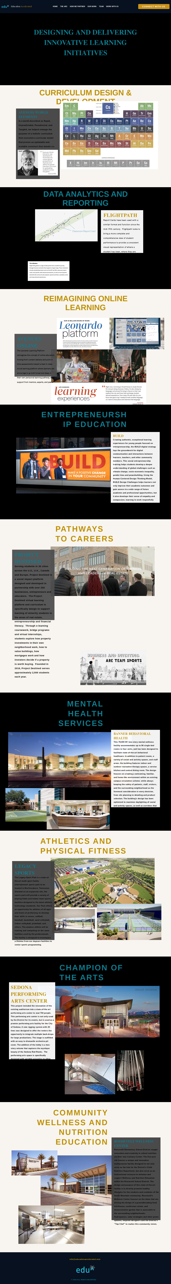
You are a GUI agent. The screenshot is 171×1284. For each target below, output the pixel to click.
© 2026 (74, 1280)
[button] (143, 682)
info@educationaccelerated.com (84, 1259)
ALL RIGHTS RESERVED (86, 1280)
